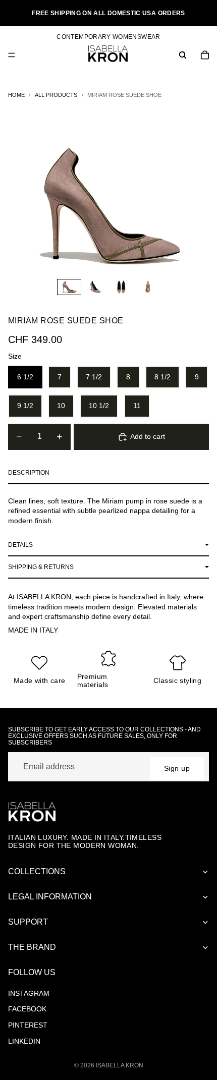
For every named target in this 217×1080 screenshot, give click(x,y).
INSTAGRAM (28, 993)
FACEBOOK (27, 1009)
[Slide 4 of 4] (148, 287)
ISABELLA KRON (119, 1065)
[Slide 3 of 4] (122, 287)
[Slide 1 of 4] (69, 287)
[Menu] (11, 55)
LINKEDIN (24, 1041)
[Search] (183, 55)
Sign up (177, 768)
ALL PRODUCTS (56, 95)
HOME (16, 95)
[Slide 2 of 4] (95, 287)
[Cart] (205, 55)
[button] (108, 473)
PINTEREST (27, 1025)
